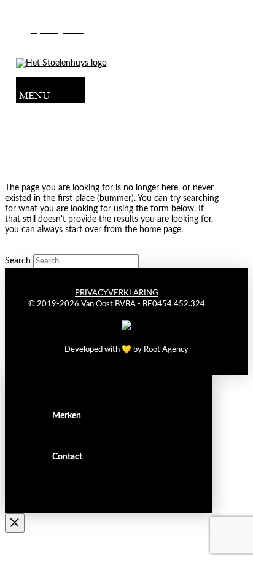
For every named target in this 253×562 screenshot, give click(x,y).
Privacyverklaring (116, 293)
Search (18, 261)
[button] (50, 90)
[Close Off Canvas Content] (15, 523)
